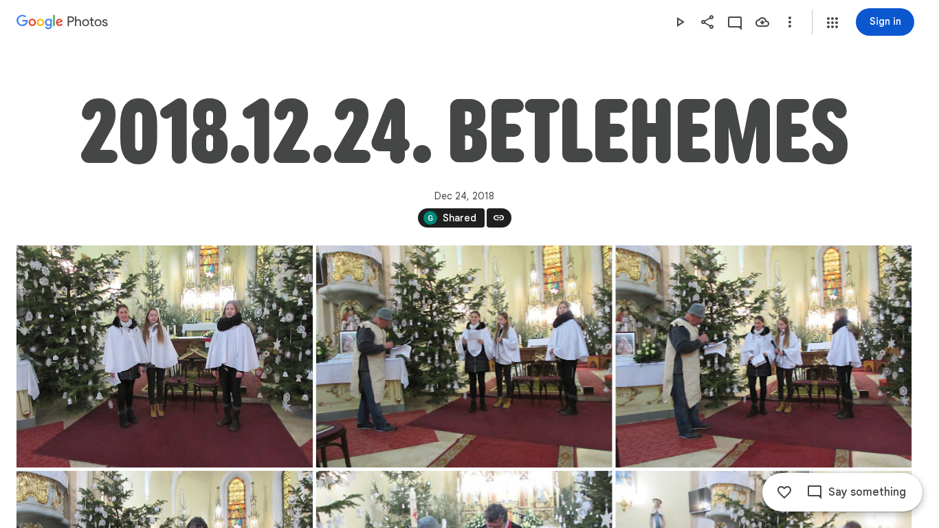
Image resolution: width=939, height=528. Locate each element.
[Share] (707, 22)
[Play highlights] (679, 22)
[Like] (784, 492)
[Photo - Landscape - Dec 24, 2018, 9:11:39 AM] (763, 356)
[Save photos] (762, 22)
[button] (832, 22)
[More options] (790, 22)
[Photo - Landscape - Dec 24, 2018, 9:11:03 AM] (164, 356)
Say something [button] (867, 492)
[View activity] (735, 22)
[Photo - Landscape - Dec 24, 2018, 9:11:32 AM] (464, 356)
